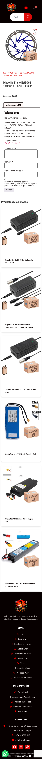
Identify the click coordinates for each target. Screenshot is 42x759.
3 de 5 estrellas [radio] (12, 143)
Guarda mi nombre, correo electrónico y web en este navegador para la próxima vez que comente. (20, 183)
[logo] (12, 7)
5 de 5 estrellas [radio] (19, 143)
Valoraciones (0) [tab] (13, 105)
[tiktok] (27, 747)
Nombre (8, 162)
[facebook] (14, 747)
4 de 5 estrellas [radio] (16, 143)
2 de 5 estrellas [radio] (9, 143)
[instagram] (21, 747)
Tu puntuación (11, 141)
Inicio (5, 73)
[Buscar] (28, 17)
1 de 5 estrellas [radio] (5, 143)
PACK (11, 73)
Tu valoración (11, 148)
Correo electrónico (13, 171)
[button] (26, 7)
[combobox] (17, 17)
